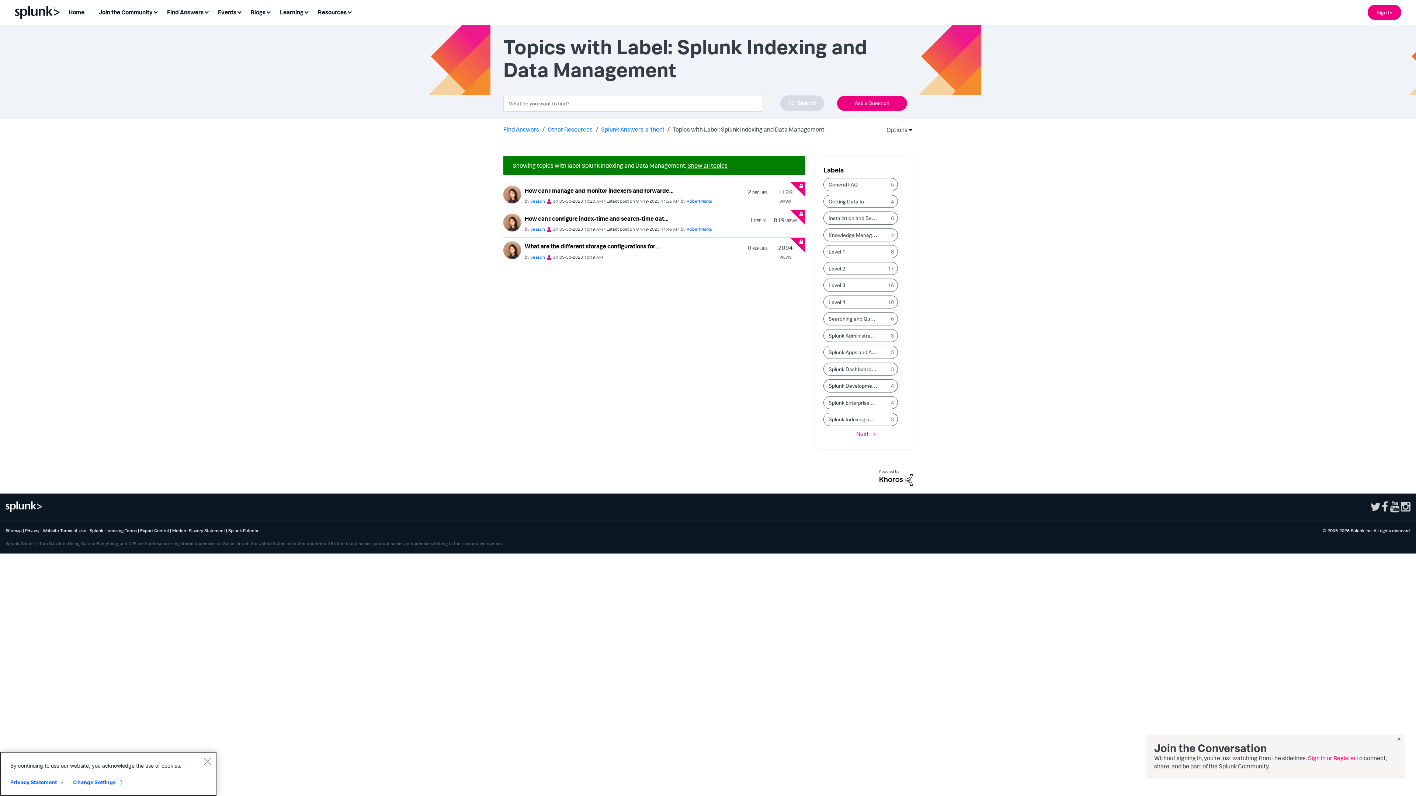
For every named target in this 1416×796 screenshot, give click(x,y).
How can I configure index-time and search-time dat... (597, 218)
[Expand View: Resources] (349, 11)
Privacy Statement (33, 782)
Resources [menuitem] (332, 12)
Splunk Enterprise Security (855, 402)
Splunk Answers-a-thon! (632, 129)
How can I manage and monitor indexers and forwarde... (599, 190)
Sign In (1384, 12)
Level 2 (837, 268)
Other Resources (570, 129)
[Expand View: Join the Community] (155, 11)
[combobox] (663, 103)
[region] (108, 774)
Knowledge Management (855, 235)
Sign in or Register (1332, 758)
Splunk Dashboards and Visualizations (855, 369)
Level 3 (837, 285)
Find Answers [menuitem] (185, 12)
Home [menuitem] (76, 12)
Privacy (32, 530)
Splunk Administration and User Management (855, 335)
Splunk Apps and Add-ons (855, 352)
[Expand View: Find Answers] (206, 11)
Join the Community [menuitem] (126, 12)
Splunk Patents (243, 530)
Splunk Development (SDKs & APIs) (855, 386)
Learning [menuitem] (291, 12)
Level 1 (837, 251)
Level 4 (837, 302)
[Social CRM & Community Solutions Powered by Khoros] (896, 477)
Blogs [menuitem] (258, 12)
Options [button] (894, 129)
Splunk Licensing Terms (113, 530)
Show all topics (707, 165)
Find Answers (521, 129)
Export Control (154, 530)
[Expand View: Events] (239, 11)
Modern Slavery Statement (198, 530)
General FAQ (843, 184)
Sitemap (14, 530)
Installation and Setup (854, 218)
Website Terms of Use (64, 530)
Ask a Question (872, 103)
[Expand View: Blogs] (268, 11)
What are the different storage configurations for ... (593, 246)
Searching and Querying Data (855, 318)
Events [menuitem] (227, 12)
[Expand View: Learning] (306, 11)
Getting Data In (846, 201)
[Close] (207, 761)
